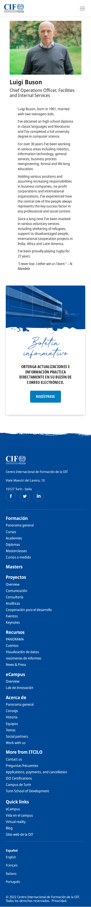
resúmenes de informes (23, 658)
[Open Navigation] (82, 8)
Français (12, 865)
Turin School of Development (27, 790)
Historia (11, 717)
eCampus (15, 674)
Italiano (11, 873)
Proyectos (16, 577)
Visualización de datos (22, 651)
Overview (12, 584)
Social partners (17, 736)
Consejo (12, 710)
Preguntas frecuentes (22, 765)
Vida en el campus (19, 815)
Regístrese (45, 396)
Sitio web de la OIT (19, 834)
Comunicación (16, 590)
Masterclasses (16, 550)
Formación (17, 518)
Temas (10, 730)
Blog (9, 828)
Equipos (12, 723)
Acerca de (16, 697)
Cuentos (12, 645)
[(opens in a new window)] (11, 496)
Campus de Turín (18, 784)
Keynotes (13, 622)
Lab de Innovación (19, 687)
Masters (14, 567)
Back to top (84, 902)
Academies (14, 538)
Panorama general (20, 525)
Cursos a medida (18, 557)
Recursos (15, 632)
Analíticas (13, 603)
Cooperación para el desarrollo (29, 609)
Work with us (16, 742)
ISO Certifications (19, 778)
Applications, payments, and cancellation (36, 771)
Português (13, 881)
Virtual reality (16, 821)
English (11, 857)
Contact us (14, 759)
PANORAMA (15, 639)
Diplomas (13, 544)
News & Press (16, 664)
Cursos (11, 531)
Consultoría (14, 597)
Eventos (12, 616)
